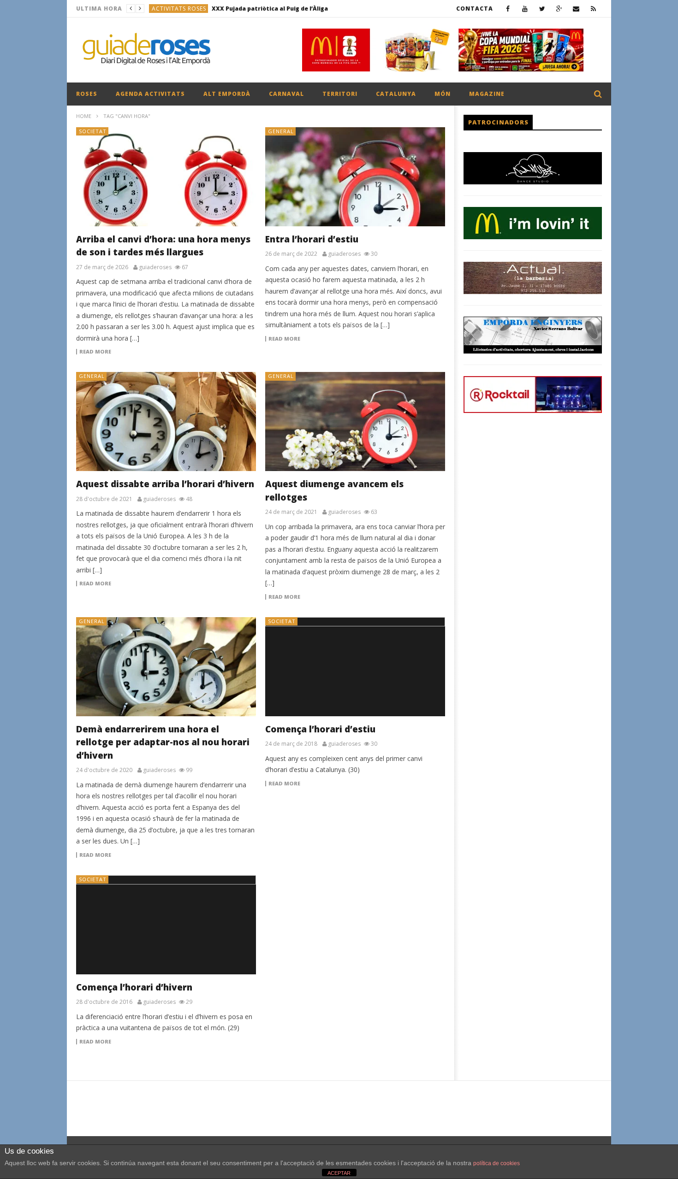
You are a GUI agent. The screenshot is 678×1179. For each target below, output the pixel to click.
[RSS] (593, 8)
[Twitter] (542, 8)
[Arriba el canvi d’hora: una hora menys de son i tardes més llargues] (166, 176)
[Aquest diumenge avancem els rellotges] (355, 421)
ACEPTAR (339, 1173)
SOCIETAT (93, 131)
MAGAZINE (487, 94)
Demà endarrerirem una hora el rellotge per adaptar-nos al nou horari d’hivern (163, 742)
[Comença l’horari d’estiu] (355, 666)
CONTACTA (474, 8)
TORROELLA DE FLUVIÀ (185, 8)
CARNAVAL (286, 94)
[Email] (576, 8)
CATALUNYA (396, 94)
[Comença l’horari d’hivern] (166, 924)
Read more (95, 351)
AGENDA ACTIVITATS (150, 94)
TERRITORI (339, 94)
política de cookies (496, 1163)
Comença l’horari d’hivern (134, 987)
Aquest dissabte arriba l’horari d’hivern (165, 484)
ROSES (86, 94)
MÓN (442, 94)
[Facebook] (508, 8)
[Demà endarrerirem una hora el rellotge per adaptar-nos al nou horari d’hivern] (166, 666)
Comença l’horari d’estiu (320, 729)
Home (83, 115)
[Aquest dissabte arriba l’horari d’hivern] (166, 421)
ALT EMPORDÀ (226, 94)
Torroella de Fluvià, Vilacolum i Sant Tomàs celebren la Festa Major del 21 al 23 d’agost (294, 8)
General (281, 131)
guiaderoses (155, 267)
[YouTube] (525, 8)
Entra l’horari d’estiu (311, 239)
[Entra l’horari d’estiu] (355, 176)
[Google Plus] (559, 8)
